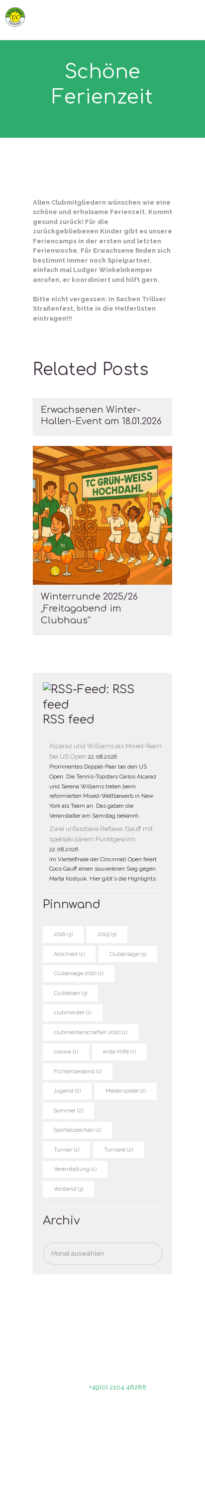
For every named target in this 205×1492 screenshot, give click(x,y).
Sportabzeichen (77, 1130)
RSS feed (69, 720)
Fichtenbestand (78, 1071)
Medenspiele (125, 1091)
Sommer (68, 1110)
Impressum (103, 1469)
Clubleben (70, 993)
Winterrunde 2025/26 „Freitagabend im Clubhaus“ (89, 608)
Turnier (66, 1150)
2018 (63, 934)
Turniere (118, 1150)
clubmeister (73, 1012)
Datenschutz (144, 1469)
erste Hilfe (119, 1052)
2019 (107, 934)
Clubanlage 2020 (78, 973)
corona (66, 1052)
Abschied (69, 954)
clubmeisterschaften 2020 (90, 1032)
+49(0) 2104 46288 (118, 1387)
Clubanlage (127, 954)
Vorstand (68, 1189)
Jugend (67, 1091)
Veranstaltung (75, 1169)
